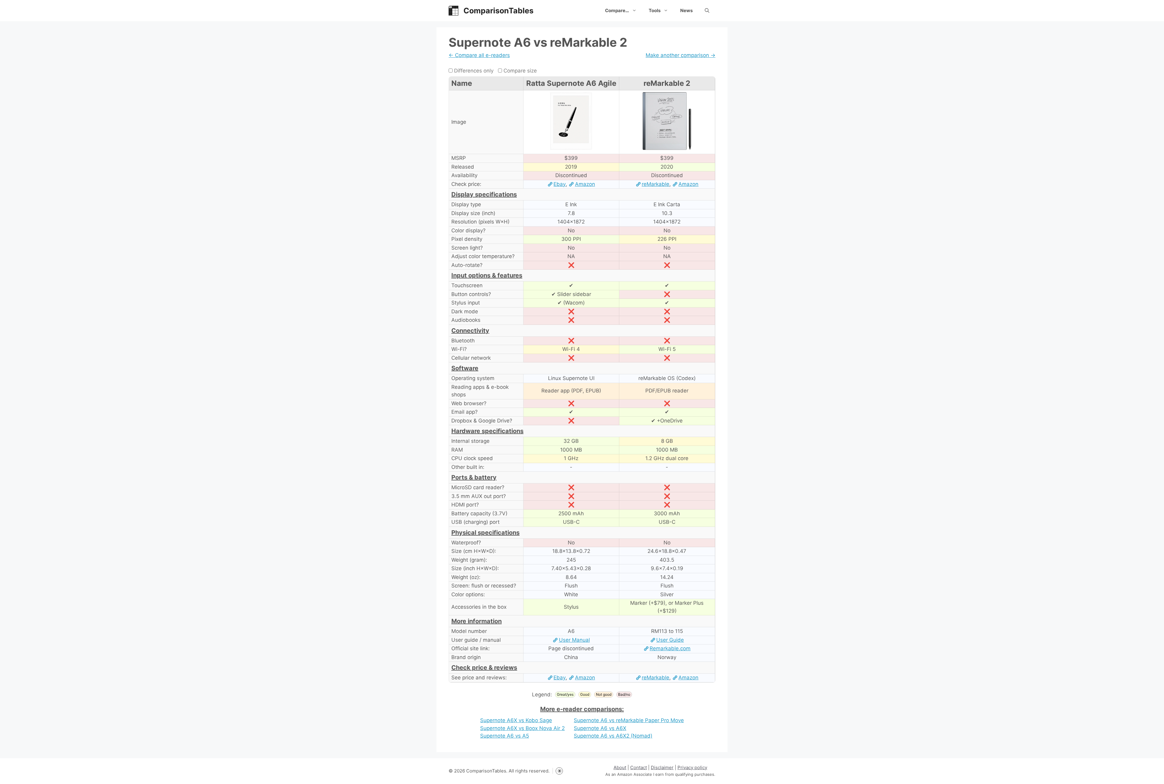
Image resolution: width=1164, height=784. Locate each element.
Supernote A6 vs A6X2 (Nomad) (613, 736)
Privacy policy (692, 767)
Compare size (519, 71)
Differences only (473, 71)
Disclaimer (662, 767)
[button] (707, 11)
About (620, 767)
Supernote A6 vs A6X (600, 728)
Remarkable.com (670, 648)
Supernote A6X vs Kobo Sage (516, 720)
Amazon (585, 184)
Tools (655, 10)
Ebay (560, 184)
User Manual (574, 640)
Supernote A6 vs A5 (504, 736)
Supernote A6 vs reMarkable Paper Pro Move (629, 720)
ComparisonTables (498, 10)
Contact (638, 767)
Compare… (617, 10)
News (686, 10)
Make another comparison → (680, 55)
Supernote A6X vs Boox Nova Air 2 (522, 728)
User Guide (670, 640)
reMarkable (655, 184)
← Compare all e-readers (479, 55)
